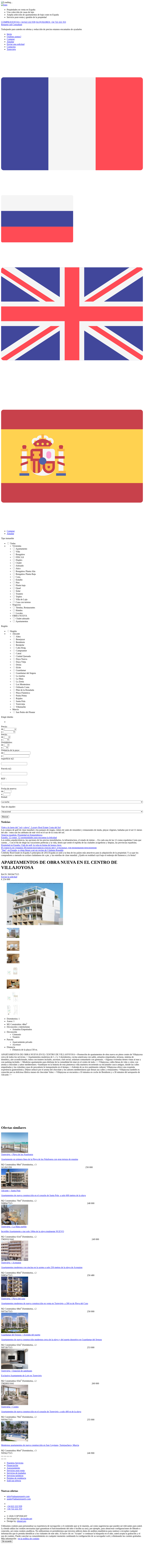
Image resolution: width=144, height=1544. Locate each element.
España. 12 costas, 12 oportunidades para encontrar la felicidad (29, 837)
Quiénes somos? (14, 36)
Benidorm (20, 642)
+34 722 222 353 (14, 1509)
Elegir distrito (7, 717)
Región (4, 626)
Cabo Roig (21, 648)
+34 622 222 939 (14, 1506)
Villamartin (21, 707)
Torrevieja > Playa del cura (13, 1298)
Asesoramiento (13, 1468)
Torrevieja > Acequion (11, 1262)
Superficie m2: (7, 758)
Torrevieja (11, 49)
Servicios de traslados (16, 1473)
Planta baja (20, 585)
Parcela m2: (6, 768)
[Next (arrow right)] (5, 1458)
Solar (18, 591)
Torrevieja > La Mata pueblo (14, 1226)
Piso (18, 582)
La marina (20, 676)
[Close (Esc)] (2, 1456)
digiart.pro (21, 1521)
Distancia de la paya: (10, 750)
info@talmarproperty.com (18, 1496)
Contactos (11, 47)
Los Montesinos (23, 684)
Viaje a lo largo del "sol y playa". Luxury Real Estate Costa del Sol (31, 827)
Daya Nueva (21, 659)
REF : (3, 778)
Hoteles (19, 610)
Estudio (19, 580)
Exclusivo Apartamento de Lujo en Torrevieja (21, 1375)
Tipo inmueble (7, 538)
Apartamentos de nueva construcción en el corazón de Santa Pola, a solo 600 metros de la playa (43, 1195)
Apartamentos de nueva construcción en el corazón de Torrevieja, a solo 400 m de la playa (41, 1411)
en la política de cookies (28, 1538)
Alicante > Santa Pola (10, 1190)
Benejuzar (20, 639)
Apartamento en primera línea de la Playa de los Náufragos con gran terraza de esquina (39, 1159)
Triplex (19, 596)
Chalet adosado (22, 618)
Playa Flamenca (23, 693)
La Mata (19, 679)
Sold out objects (14, 1480)
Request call (7, 24)
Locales (19, 613)
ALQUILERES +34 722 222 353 (51, 22)
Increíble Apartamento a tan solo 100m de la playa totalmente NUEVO (32, 1231)
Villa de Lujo (21, 599)
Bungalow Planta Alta (25, 571)
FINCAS (20, 557)
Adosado (20, 565)
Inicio (9, 34)
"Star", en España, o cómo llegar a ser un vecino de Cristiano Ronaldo (32, 850)
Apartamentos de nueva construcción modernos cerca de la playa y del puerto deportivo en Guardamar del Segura (51, 1339)
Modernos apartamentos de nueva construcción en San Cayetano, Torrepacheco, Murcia (40, 1445)
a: (2, 732)
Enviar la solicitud (9, 877)
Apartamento (21, 549)
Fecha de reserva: (9, 788)
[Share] (5, 1456)
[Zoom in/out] (11, 1456)
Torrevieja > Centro (10, 1407)
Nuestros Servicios (15, 1463)
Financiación (12, 1465)
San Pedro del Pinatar (25, 712)
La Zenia (20, 681)
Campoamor (21, 650)
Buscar (5, 817)
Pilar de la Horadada (25, 690)
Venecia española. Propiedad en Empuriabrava (21, 835)
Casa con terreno (23, 602)
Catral (18, 653)
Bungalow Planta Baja (26, 574)
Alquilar (10, 42)
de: (2, 729)
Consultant (17, 24)
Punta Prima (21, 695)
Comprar (11, 39)
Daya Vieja (21, 662)
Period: (4, 797)
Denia (18, 664)
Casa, (18, 577)
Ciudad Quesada (23, 656)
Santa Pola (20, 701)
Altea (18, 636)
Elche (18, 667)
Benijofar (20, 645)
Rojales (19, 698)
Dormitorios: (6, 742)
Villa (18, 551)
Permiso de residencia (16, 1478)
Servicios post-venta (16, 1470)
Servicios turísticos (15, 1475)
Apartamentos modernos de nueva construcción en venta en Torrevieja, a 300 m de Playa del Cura (44, 1303)
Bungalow (20, 554)
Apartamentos (22, 621)
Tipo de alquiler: (8, 807)
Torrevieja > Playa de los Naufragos (17, 1154)
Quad (18, 588)
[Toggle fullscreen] (8, 1456)
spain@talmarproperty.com (19, 1499)
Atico (18, 568)
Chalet (19, 563)
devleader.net (26, 1518)
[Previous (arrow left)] (2, 1458)
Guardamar (21, 670)
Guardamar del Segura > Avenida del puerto (20, 1335)
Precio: (4, 726)
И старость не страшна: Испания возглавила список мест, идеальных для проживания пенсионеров (49, 847)
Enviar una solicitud (15, 44)
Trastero (19, 594)
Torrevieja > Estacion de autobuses (16, 1371)
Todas (12, 543)
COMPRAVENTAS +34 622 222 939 (18, 22)
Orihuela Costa (22, 687)
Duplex (19, 560)
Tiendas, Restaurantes (25, 607)
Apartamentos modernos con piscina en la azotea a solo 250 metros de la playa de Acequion (41, 1267)
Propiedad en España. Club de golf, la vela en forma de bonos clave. (31, 845)
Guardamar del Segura (26, 673)
